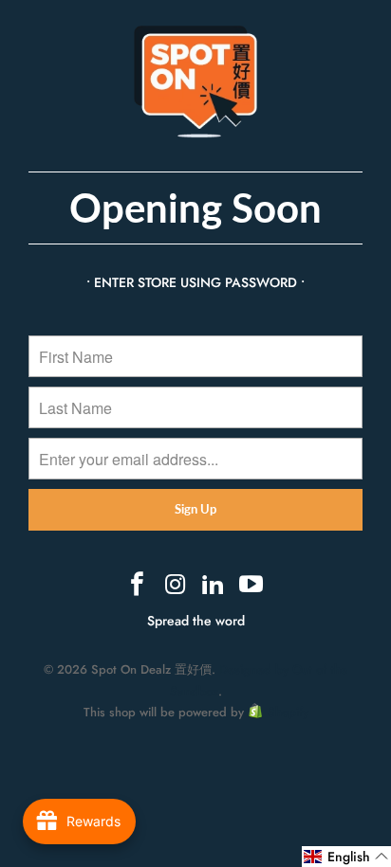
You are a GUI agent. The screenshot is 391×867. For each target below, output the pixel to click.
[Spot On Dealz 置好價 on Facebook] (138, 586)
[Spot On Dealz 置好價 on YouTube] (251, 586)
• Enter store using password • (195, 282)
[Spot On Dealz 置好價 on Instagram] (175, 586)
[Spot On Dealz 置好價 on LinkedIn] (213, 586)
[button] (346, 856)
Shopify (288, 712)
